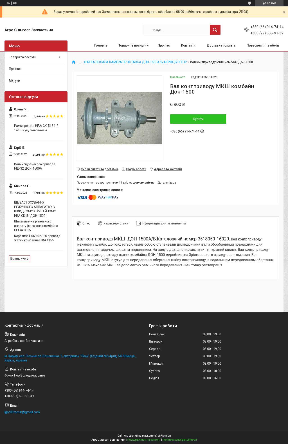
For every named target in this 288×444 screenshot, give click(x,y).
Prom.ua (165, 435)
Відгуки (14, 81)
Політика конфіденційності (179, 439)
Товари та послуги (132, 45)
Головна (100, 45)
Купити (198, 119)
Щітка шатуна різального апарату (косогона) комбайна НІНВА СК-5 (36, 226)
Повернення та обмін (263, 45)
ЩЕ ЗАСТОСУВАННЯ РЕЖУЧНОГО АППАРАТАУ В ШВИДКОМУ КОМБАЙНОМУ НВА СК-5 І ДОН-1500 (35, 209)
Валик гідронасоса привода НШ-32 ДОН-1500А (34, 166)
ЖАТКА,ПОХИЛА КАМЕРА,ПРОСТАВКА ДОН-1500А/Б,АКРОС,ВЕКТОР (135, 62)
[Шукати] (215, 30)
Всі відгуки (18, 258)
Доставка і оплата (221, 45)
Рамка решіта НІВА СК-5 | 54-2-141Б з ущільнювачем (36, 128)
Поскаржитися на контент (143, 439)
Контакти (188, 45)
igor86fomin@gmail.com (22, 412)
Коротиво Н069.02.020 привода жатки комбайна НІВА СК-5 (37, 238)
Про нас (164, 45)
